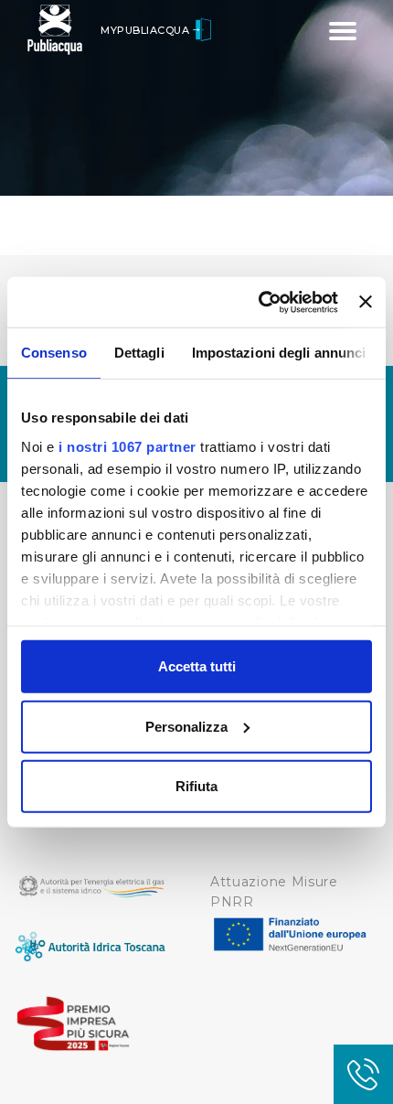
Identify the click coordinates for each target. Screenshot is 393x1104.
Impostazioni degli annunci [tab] (279, 352)
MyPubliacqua (147, 30)
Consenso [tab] (54, 352)
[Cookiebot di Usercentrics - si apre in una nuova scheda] (258, 302)
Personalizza (186, 726)
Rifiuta (196, 786)
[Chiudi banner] (365, 301)
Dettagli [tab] (139, 352)
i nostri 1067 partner (127, 446)
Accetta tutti (197, 666)
